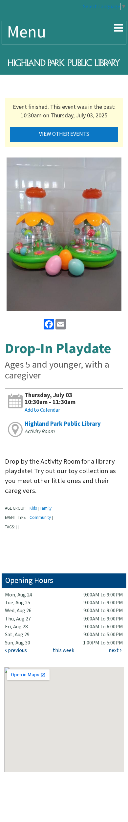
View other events (64, 134)
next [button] (114, 650)
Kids (33, 508)
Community (40, 517)
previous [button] (17, 650)
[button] (118, 28)
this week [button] (63, 650)
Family (46, 508)
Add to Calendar (42, 410)
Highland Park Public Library (63, 424)
